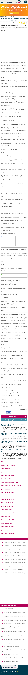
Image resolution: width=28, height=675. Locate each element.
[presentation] (20, 81)
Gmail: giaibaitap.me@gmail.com (10, 673)
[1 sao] (19, 23)
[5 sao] (27, 23)
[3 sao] (23, 23)
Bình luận (8, 412)
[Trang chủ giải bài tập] (14, 3)
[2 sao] (21, 23)
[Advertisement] (14, 47)
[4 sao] (25, 23)
